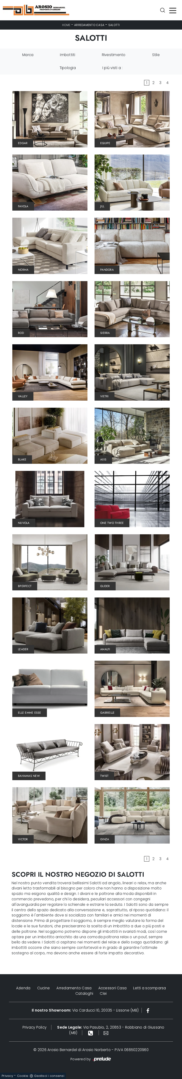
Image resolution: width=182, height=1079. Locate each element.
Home (66, 25)
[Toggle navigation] (172, 10)
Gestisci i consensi (49, 1076)
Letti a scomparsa (149, 988)
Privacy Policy (35, 1027)
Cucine (43, 988)
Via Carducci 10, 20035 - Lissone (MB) (85, 1010)
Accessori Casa (112, 988)
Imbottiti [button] (67, 54)
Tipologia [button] (67, 67)
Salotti (114, 25)
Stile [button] (156, 54)
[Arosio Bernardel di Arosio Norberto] (36, 10)
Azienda (23, 988)
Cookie (22, 1076)
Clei (103, 993)
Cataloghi (84, 993)
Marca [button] (27, 54)
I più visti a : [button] (112, 67)
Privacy (7, 1076)
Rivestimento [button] (114, 54)
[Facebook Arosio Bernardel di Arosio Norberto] (148, 1010)
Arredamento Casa (89, 25)
